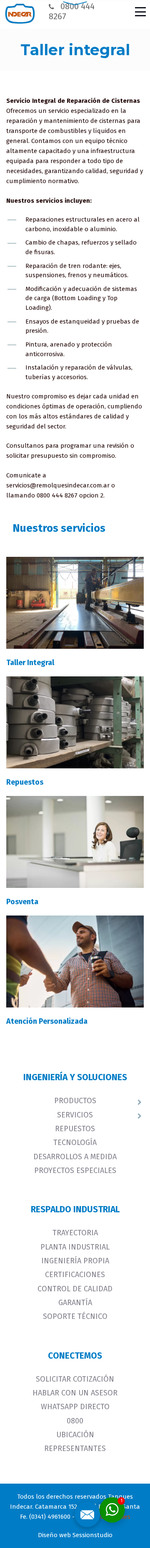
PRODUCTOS (75, 1100)
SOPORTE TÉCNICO (75, 1316)
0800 (75, 1421)
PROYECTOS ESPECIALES (75, 1170)
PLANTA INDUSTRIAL (75, 1247)
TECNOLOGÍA (75, 1142)
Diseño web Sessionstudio (75, 1535)
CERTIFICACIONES (75, 1274)
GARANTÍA (75, 1302)
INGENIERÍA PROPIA (75, 1260)
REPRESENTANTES (75, 1448)
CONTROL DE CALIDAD (75, 1288)
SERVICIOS (75, 1115)
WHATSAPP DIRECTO (75, 1406)
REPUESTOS (75, 1128)
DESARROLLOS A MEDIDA (75, 1156)
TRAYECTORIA (75, 1232)
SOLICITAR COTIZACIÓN (75, 1379)
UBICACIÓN (75, 1434)
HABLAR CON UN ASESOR (75, 1393)
